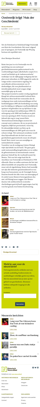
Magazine (16, 9)
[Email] (14, 247)
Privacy (23, 400)
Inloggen (23, 382)
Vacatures (24, 385)
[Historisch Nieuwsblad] (7, 4)
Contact (4, 400)
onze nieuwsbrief (17, 374)
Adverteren (4, 389)
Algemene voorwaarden (28, 397)
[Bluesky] (2, 247)
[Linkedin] (17, 247)
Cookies (23, 403)
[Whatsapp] (10, 247)
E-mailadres (7, 292)
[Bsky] (35, 367)
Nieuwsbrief (5, 9)
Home (3, 13)
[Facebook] (6, 247)
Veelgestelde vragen (7, 397)
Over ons (4, 380)
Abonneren (22, 4)
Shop (35, 9)
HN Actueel (26, 9)
